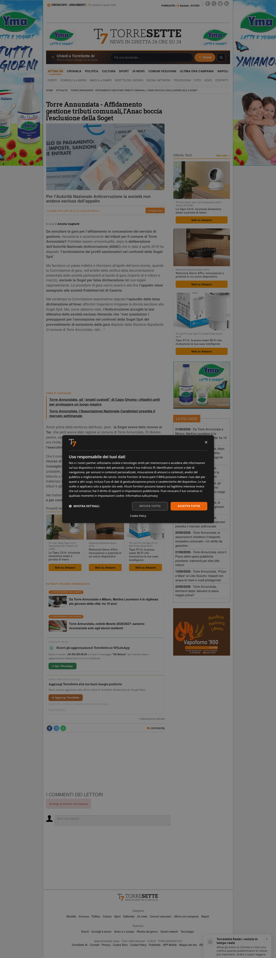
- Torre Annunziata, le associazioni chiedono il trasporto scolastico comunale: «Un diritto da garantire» (198, 539)
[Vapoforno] (201, 632)
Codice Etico (120, 945)
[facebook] (207, 3)
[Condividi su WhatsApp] (63, 728)
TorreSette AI (79, 945)
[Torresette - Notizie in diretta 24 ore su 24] (138, 897)
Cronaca (84, 916)
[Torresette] (138, 36)
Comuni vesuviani (160, 916)
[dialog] (138, 479)
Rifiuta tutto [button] (149, 506)
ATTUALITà (62, 90)
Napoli (205, 916)
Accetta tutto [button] (189, 506)
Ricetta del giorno (147, 931)
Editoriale (128, 916)
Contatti (94, 945)
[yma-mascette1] (215, 37)
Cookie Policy (138, 945)
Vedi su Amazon (65, 567)
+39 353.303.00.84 (76, 654)
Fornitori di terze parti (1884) (146, 477)
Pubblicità (154, 945)
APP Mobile (170, 945)
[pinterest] (220, 3)
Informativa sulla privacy (142, 496)
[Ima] (201, 385)
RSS (202, 945)
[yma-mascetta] (61, 37)
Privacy (106, 945)
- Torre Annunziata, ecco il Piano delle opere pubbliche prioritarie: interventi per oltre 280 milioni (200, 558)
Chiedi (207, 57)
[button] (84, 506)
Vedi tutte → (223, 155)
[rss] (226, 3)
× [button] (205, 442)
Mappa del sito (188, 945)
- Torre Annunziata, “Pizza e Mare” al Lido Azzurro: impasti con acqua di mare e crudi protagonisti (200, 575)
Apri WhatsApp (63, 666)
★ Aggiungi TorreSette (65, 697)
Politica (96, 916)
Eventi (85, 931)
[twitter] (214, 3)
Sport (117, 916)
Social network (169, 931)
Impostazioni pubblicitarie (142, 491)
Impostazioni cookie (111, 496)
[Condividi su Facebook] (49, 728)
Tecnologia (187, 931)
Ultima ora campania (186, 916)
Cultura (107, 916)
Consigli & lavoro (101, 931)
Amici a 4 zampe (124, 931)
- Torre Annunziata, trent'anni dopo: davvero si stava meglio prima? (197, 590)
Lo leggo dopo (155, 210)
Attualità (71, 916)
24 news (142, 916)
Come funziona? (57, 709)
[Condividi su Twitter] (56, 728)
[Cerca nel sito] (221, 57)
